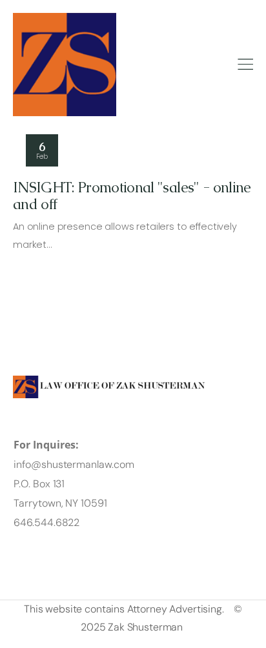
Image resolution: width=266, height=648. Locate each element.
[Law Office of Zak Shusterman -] (64, 64)
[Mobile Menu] (245, 64)
